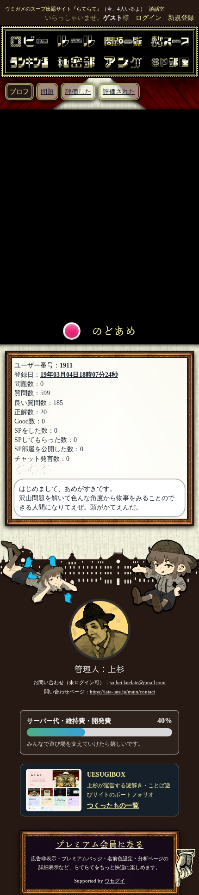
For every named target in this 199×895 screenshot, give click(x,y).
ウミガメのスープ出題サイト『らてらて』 (53, 9)
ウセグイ (115, 880)
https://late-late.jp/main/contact (122, 691)
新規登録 (181, 17)
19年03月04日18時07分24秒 (79, 374)
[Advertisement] (99, 215)
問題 (47, 91)
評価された (119, 91)
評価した (78, 91)
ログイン (149, 17)
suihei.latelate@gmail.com (138, 682)
